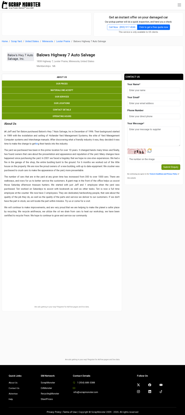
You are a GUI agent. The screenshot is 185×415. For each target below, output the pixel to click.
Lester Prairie (63, 41)
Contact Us (14, 388)
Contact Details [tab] (62, 110)
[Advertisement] (46, 22)
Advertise (13, 393)
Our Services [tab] (62, 97)
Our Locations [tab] (62, 103)
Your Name (133, 84)
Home (5, 41)
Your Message (135, 123)
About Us (13, 382)
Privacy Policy (54, 412)
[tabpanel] (62, 192)
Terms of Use (70, 412)
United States (32, 41)
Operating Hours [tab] (62, 116)
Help (11, 399)
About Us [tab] (62, 77)
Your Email (133, 97)
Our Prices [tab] (62, 84)
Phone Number (135, 110)
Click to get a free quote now (153, 27)
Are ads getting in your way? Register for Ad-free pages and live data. (61, 307)
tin (36, 143)
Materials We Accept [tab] (62, 90)
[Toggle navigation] (179, 5)
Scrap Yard (16, 41)
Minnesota (47, 41)
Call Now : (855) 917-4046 (122, 27)
